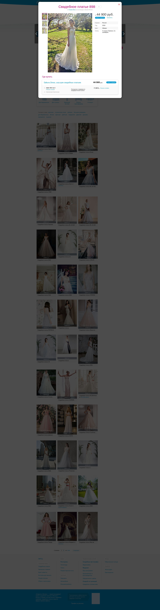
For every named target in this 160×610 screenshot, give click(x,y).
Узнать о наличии (100, 17)
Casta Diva (72, 9)
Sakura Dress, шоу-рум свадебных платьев (62, 82)
